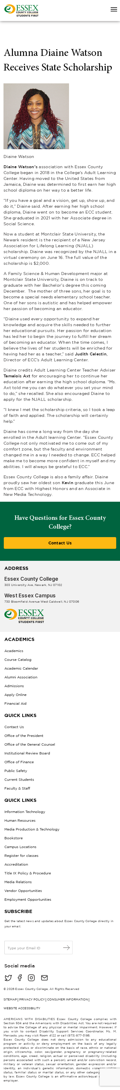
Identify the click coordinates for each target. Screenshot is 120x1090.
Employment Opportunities (27, 899)
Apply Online (15, 695)
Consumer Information (67, 999)
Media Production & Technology (31, 829)
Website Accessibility (21, 1008)
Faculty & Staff (17, 788)
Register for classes (21, 855)
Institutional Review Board (27, 753)
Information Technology (24, 812)
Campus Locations (20, 847)
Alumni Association (20, 677)
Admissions (14, 686)
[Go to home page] (24, 611)
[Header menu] (111, 9)
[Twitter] (8, 978)
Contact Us (60, 543)
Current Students (19, 779)
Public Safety (15, 771)
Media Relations (18, 882)
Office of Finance (19, 762)
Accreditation (16, 864)
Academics (13, 651)
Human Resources (20, 820)
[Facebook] (20, 978)
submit (67, 947)
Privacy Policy (32, 999)
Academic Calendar (21, 668)
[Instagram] (31, 978)
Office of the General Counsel (29, 744)
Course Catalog (17, 659)
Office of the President (23, 735)
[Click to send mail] (44, 978)
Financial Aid (15, 703)
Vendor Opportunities (23, 891)
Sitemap (10, 999)
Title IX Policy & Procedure (27, 873)
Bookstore (13, 838)
